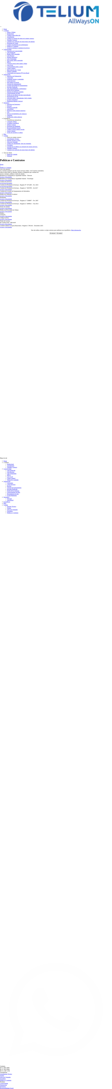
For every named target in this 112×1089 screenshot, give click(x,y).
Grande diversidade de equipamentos (17, 85)
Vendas (9, 508)
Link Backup (10, 55)
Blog (5, 134)
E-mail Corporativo (12, 99)
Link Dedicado (11, 52)
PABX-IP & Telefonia (13, 90)
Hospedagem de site (12, 96)
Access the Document (6, 183)
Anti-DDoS (10, 109)
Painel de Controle (12, 154)
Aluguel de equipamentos (14, 84)
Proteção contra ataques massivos (16, 110)
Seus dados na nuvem (13, 82)
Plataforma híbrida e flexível (15, 101)
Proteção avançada (12, 107)
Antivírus (9, 115)
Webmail (9, 156)
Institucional (10, 34)
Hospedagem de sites (13, 494)
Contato (6, 505)
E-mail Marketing (12, 495)
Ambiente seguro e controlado (15, 79)
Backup (9, 486)
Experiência (7, 502)
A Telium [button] (6, 30)
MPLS (9, 62)
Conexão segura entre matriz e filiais (17, 63)
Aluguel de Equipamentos (14, 487)
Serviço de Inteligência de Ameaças (17, 114)
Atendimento (10, 37)
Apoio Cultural (11, 131)
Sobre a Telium (11, 32)
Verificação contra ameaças (14, 117)
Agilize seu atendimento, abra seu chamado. (19, 143)
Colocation (10, 77)
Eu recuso (52, 233)
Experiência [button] (7, 118)
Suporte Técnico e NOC (13, 140)
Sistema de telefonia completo (15, 92)
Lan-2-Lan (10, 65)
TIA (8, 112)
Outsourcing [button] (7, 74)
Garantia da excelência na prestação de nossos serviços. (22, 146)
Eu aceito (59, 233)
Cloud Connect (11, 68)
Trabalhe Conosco (12, 40)
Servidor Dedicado (12, 87)
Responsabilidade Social (13, 128)
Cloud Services (11, 81)
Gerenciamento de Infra (13, 93)
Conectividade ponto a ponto (15, 66)
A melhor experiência (13, 123)
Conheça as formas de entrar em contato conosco (20, 38)
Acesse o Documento (6, 177)
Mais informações (76, 230)
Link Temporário (11, 59)
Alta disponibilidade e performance (16, 88)
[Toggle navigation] (0, 26)
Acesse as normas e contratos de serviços (18, 48)
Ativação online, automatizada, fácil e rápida (19, 98)
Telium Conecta (11, 124)
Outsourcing (7, 481)
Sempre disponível (12, 57)
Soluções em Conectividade (14, 51)
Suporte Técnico (11, 506)
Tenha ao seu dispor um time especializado (19, 95)
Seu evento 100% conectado (15, 60)
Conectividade (7, 469)
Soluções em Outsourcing (14, 76)
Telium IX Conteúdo (12, 480)
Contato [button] (6, 135)
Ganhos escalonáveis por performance (17, 44)
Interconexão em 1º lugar (14, 70)
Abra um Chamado (12, 142)
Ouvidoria (10, 145)
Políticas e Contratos (12, 46)
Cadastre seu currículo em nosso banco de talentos (21, 41)
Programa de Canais (12, 43)
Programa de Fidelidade (13, 126)
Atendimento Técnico (13, 139)
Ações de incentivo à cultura (15, 132)
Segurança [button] (6, 103)
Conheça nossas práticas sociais (15, 129)
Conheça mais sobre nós (13, 35)
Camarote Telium (12, 121)
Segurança (6, 497)
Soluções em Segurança (13, 104)
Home (5, 29)
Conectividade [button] (7, 49)
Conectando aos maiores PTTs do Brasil (18, 73)
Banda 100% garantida (13, 54)
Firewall (9, 106)
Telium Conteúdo (12, 71)
